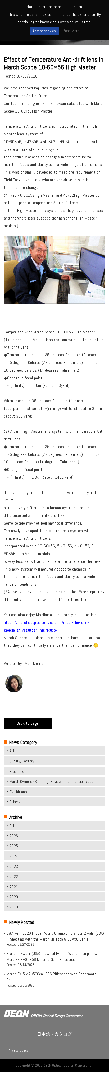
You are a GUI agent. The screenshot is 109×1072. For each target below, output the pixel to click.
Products (17, 771)
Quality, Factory (22, 761)
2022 (14, 876)
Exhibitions (18, 792)
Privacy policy (18, 1050)
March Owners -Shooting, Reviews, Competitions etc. (52, 781)
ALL (12, 751)
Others (15, 802)
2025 (14, 846)
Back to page (28, 723)
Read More (71, 30)
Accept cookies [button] (44, 31)
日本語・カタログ (54, 1034)
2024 (14, 856)
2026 (14, 836)
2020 (14, 897)
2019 (14, 907)
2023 (14, 866)
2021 (14, 887)
